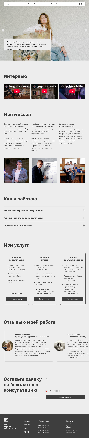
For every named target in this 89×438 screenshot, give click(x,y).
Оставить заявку (65, 397)
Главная (27, 421)
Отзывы (27, 425)
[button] (44, 299)
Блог (25, 428)
